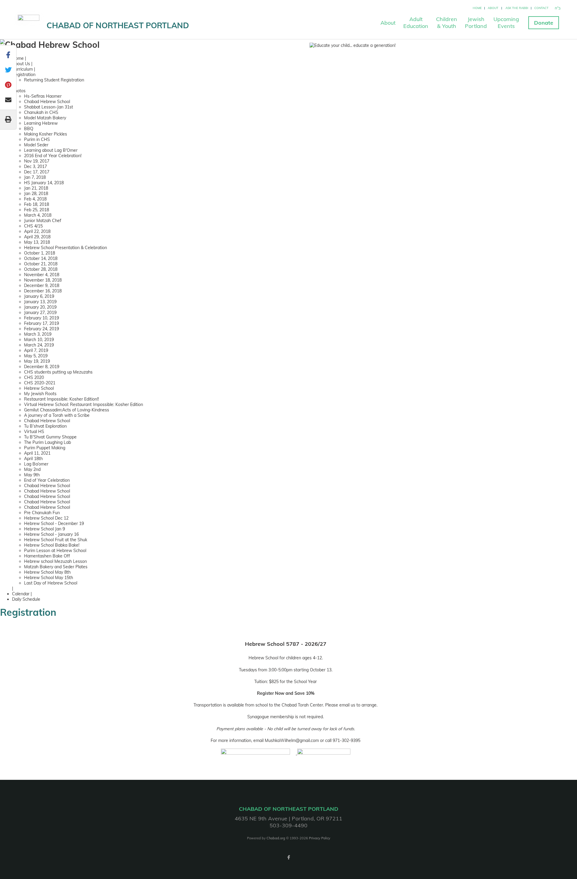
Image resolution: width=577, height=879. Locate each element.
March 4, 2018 (37, 215)
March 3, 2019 (37, 334)
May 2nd (32, 469)
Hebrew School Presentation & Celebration (65, 247)
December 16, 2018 (43, 291)
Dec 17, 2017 (36, 172)
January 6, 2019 (39, 296)
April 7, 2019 (36, 350)
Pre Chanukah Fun (42, 512)
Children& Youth (446, 22)
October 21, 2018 (40, 264)
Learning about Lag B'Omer (51, 150)
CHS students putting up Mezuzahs (58, 372)
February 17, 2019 (41, 323)
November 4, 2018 (41, 274)
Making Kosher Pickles (45, 134)
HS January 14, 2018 (44, 182)
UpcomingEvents (506, 22)
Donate (543, 22)
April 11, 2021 (37, 453)
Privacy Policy (319, 838)
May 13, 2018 (37, 242)
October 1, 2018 (39, 253)
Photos (19, 90)
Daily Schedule (26, 599)
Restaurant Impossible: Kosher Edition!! (61, 399)
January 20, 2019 (40, 307)
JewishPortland (476, 22)
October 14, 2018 (40, 258)
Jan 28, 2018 (36, 193)
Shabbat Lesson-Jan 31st (48, 107)
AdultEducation (415, 22)
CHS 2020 (34, 377)
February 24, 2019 (41, 328)
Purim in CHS (37, 139)
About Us (21, 63)
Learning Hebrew (41, 123)
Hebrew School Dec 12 (46, 518)
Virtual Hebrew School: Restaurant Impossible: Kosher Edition (83, 404)
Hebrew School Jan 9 (44, 529)
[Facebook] (288, 857)
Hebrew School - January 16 (51, 534)
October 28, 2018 (40, 269)
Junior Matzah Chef (42, 220)
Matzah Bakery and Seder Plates (55, 566)
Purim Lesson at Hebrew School (55, 550)
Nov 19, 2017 (36, 161)
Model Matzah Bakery (45, 118)
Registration (23, 74)
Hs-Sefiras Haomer (43, 96)
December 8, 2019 (41, 366)
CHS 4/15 (33, 226)
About (493, 8)
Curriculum (22, 69)
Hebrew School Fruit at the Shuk (55, 539)
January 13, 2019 (40, 301)
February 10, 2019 (41, 318)
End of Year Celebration (47, 480)
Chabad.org (276, 838)
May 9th (32, 475)
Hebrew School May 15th (48, 577)
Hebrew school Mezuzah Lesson (55, 561)
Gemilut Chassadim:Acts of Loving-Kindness (66, 410)
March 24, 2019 (39, 345)
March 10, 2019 (39, 339)
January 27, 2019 (40, 312)
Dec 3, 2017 (35, 166)
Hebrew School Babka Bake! (51, 545)
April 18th (33, 458)
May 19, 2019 (37, 361)
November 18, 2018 (43, 280)
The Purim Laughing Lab (47, 442)
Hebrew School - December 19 (54, 523)
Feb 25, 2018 (36, 209)
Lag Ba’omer (36, 464)
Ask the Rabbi (516, 8)
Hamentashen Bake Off (47, 556)
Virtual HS (34, 431)
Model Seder (36, 145)
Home (477, 8)
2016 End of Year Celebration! (52, 155)
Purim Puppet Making (44, 447)
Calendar (20, 594)
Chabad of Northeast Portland (118, 25)
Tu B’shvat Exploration (45, 426)
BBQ (28, 128)
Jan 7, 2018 (35, 177)
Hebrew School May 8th (47, 572)
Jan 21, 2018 (36, 188)
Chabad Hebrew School (47, 101)
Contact (541, 8)
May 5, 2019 (35, 356)
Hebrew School (39, 388)
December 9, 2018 (41, 285)
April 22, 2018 (37, 231)
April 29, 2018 (37, 237)
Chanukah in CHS (41, 112)
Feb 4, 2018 (35, 199)
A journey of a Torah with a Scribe (57, 415)
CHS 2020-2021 (39, 383)
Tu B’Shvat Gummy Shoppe (50, 437)
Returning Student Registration (54, 80)
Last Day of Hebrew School (50, 583)
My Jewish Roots (40, 393)
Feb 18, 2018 (36, 204)
